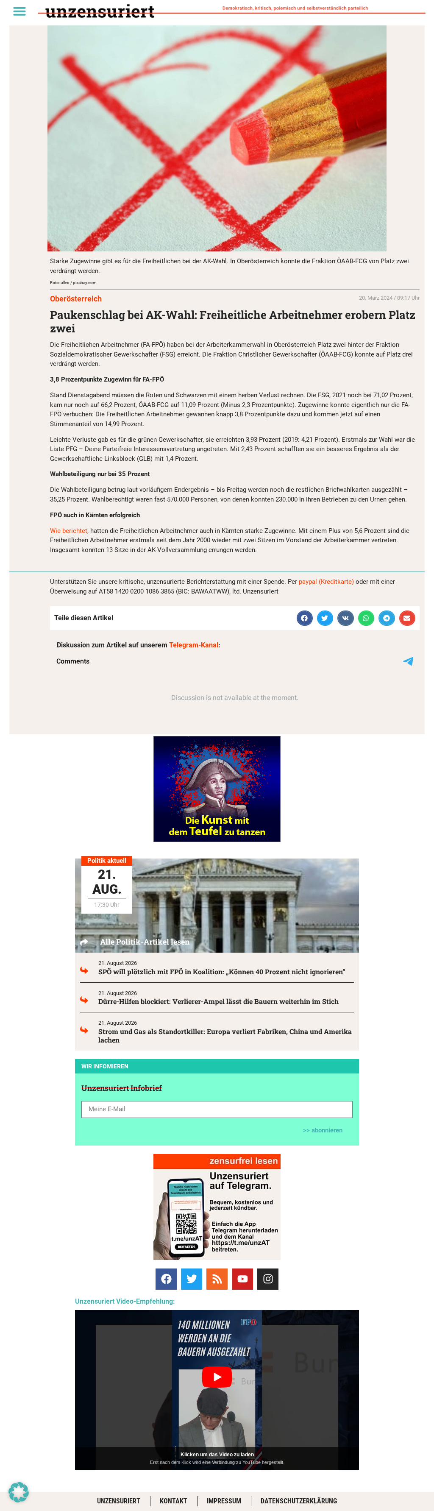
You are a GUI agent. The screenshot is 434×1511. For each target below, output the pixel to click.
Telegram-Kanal (193, 645)
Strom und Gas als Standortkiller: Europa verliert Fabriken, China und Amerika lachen (225, 1035)
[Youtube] (242, 1279)
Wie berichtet (68, 531)
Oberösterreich (76, 298)
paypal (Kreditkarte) (326, 581)
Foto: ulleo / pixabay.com (73, 282)
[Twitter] (191, 1279)
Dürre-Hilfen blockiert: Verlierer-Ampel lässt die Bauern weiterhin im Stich (218, 1001)
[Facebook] (166, 1279)
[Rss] (217, 1279)
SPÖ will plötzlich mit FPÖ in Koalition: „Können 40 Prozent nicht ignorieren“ (221, 971)
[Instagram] (267, 1279)
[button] (19, 11)
